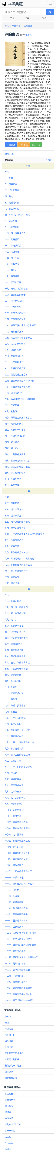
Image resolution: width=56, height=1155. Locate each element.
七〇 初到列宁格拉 (14, 625)
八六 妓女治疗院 (13, 723)
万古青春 (9, 1142)
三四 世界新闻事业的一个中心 (19, 380)
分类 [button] (27, 17)
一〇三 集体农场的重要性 (17, 828)
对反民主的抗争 (12, 1059)
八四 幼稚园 (11, 711)
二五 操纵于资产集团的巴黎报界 (20, 325)
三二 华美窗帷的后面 (15, 368)
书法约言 (9, 1093)
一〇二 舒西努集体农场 (16, 822)
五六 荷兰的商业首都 (15, 527)
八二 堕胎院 (11, 699)
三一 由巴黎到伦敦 (14, 362)
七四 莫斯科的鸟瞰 (14, 650)
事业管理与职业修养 (14, 1053)
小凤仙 (8, 1148)
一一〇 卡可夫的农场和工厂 (18, 871)
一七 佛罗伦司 (12, 276)
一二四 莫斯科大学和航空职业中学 (21, 957)
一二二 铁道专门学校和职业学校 (20, 944)
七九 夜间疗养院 (13, 680)
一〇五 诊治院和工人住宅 (17, 840)
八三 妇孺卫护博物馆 (15, 705)
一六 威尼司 (11, 269)
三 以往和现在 (12, 190)
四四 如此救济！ (13, 441)
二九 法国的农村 (13, 349)
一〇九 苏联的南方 (14, 865)
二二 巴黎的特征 (13, 306)
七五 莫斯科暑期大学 (15, 656)
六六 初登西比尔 (13, 600)
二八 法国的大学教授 (15, 343)
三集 (28, 589)
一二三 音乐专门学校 (15, 951)
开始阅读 (11, 144)
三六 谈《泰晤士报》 (15, 392)
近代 (7, 153)
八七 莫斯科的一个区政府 (17, 729)
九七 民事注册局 (13, 791)
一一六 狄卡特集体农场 (16, 908)
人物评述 (9, 1046)
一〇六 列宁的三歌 (14, 846)
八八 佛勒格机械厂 (14, 736)
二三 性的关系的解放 (15, 312)
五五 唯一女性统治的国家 (17, 521)
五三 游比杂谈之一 (14, 509)
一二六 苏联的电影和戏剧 (17, 969)
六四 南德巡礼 (12, 576)
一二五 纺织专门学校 (15, 963)
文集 (11, 153)
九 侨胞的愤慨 (12, 226)
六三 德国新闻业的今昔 (16, 570)
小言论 (8, 1016)
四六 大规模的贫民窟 (15, 454)
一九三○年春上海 (12, 1124)
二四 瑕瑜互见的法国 (15, 319)
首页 (12, 17)
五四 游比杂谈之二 (14, 515)
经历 (7, 1022)
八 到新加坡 (11, 220)
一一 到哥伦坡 (12, 239)
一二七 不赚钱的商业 (15, 975)
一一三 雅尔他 (12, 889)
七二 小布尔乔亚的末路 (16, 637)
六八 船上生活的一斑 (15, 613)
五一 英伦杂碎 (12, 484)
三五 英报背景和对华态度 (17, 386)
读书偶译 (9, 1071)
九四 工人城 (11, 772)
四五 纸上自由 (12, 448)
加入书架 (36, 144)
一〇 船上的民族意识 (15, 233)
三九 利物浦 (11, 411)
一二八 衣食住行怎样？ (16, 981)
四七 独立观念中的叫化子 (17, 460)
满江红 (8, 1136)
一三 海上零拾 (12, 251)
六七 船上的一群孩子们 (16, 607)
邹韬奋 (29, 34)
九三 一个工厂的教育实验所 (18, 766)
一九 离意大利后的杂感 (16, 288)
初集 (28, 165)
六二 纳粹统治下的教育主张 (18, 564)
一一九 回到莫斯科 (14, 926)
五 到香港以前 (12, 202)
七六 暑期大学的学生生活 (17, 662)
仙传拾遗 (9, 1118)
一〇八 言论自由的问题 (16, 858)
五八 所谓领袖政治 (14, 539)
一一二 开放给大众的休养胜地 (19, 883)
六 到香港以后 (12, 208)
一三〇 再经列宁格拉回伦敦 (18, 994)
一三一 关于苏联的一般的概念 (19, 1000)
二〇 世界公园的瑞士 (15, 294)
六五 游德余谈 (12, 582)
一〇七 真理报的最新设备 (17, 852)
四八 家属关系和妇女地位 (17, 466)
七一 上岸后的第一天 (15, 631)
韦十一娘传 (10, 1130)
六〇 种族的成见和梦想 (16, 552)
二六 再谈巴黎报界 (14, 331)
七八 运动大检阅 (13, 674)
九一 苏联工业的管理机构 (17, 754)
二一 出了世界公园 (14, 300)
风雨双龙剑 (10, 1099)
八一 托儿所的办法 (14, 693)
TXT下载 (23, 144)
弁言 (7, 171)
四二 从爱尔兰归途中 (15, 429)
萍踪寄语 (28, 25)
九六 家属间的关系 (14, 785)
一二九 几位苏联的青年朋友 (18, 987)
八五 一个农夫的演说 (15, 717)
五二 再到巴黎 (12, 503)
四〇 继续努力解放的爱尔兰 (18, 417)
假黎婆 (8, 1112)
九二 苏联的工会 (13, 760)
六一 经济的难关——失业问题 (19, 558)
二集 (28, 491)
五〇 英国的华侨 (13, 478)
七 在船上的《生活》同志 (17, 214)
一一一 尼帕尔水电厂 (15, 877)
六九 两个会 (11, 619)
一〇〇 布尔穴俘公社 (15, 809)
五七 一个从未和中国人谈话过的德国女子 (24, 533)
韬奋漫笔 (9, 1040)
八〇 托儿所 (11, 686)
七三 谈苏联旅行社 (14, 643)
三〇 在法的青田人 (14, 355)
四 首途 (9, 196)
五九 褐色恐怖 (12, 546)
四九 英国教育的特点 (15, 472)
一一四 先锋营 (12, 895)
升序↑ (48, 159)
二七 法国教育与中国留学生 (18, 337)
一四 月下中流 (12, 257)
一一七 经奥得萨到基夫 (16, 914)
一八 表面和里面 (13, 282)
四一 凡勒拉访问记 (14, 423)
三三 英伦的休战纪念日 (16, 374)
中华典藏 (15, 3)
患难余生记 (10, 1034)
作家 (44, 17)
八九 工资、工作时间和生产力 (19, 742)
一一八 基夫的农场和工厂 (17, 920)
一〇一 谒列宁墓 (13, 815)
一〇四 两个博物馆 (14, 834)
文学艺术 (16, 25)
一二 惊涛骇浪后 (13, 245)
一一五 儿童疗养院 (14, 901)
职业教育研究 (11, 1077)
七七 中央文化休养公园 (16, 668)
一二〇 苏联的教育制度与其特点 (20, 932)
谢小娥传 (9, 1105)
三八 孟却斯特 (12, 405)
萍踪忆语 (9, 1028)
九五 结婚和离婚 (13, 779)
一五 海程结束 (12, 263)
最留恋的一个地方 (13, 1065)
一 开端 (9, 177)
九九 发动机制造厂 (14, 803)
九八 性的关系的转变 (15, 797)
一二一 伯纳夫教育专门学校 (18, 938)
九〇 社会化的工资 (14, 748)
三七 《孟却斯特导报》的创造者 (20, 398)
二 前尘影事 (11, 183)
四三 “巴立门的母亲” (15, 435)
